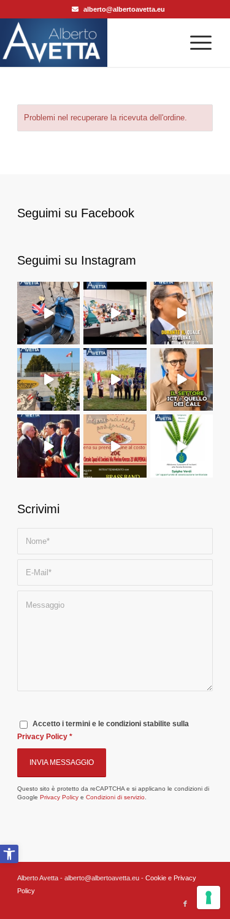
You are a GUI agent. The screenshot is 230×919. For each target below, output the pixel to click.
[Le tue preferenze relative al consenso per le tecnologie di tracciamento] (208, 897)
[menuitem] (195, 42)
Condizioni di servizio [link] (115, 797)
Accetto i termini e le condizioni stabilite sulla (103, 730)
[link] (9, 854)
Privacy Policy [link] (42, 736)
